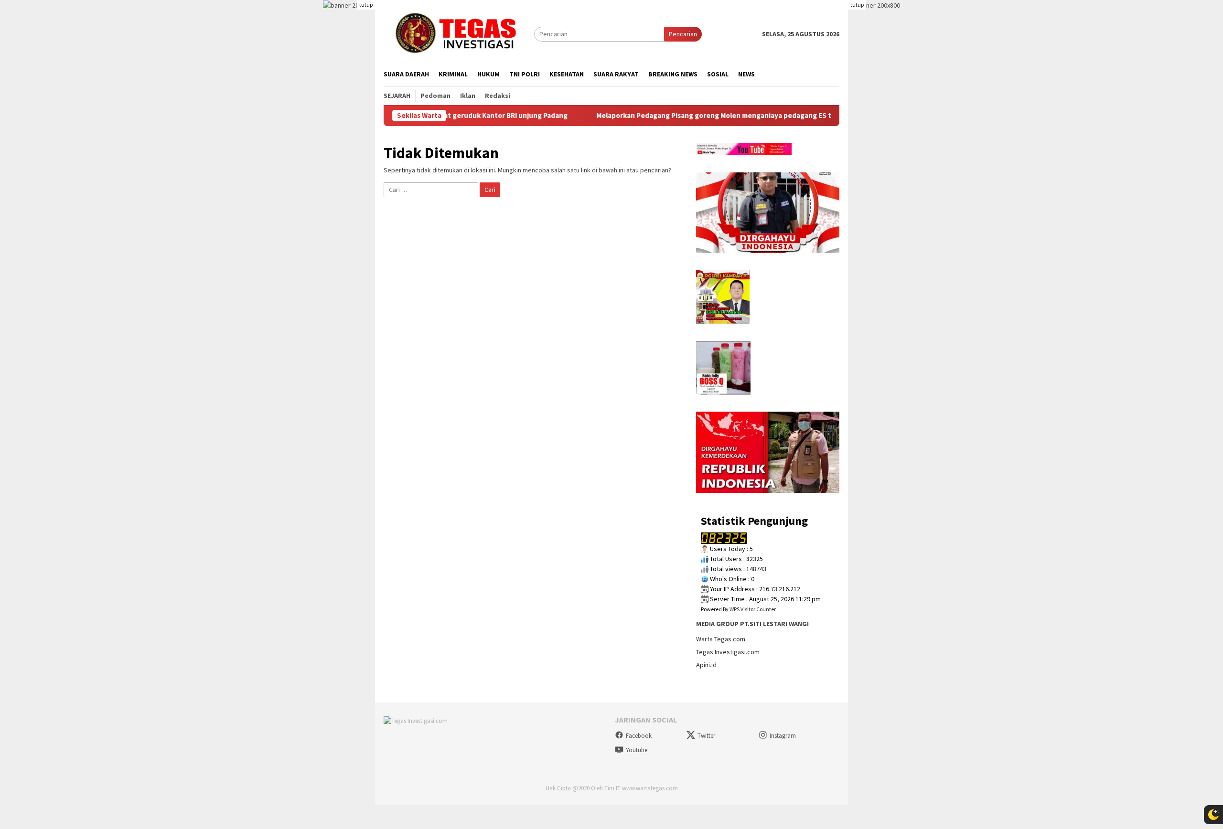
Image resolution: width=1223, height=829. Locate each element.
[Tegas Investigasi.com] (459, 33)
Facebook (639, 736)
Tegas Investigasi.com (728, 652)
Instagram (783, 736)
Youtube (636, 750)
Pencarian (683, 34)
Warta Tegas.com (720, 639)
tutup (366, 4)
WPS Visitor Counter (753, 609)
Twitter (706, 736)
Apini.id (706, 664)
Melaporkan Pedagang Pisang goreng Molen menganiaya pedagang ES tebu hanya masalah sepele (727, 115)
